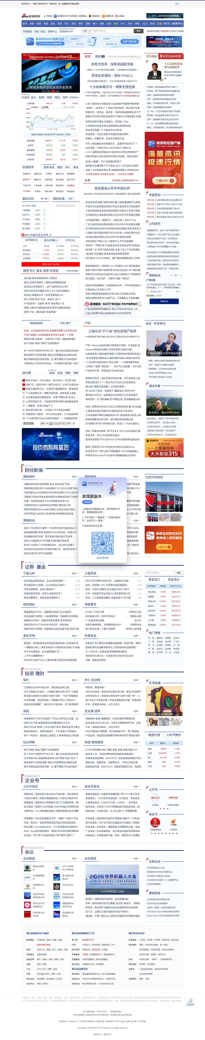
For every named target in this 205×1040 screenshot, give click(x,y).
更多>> (75, 477)
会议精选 (29, 858)
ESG (123, 23)
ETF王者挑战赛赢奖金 (129, 96)
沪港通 (67, 134)
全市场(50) (31, 240)
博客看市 (90, 604)
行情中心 (173, 31)
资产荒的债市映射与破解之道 (167, 91)
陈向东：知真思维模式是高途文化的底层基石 (53, 822)
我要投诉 (164, 301)
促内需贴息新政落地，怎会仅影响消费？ (44, 581)
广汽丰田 (150, 280)
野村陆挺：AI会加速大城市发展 (162, 369)
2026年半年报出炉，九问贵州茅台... (162, 435)
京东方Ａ (26, 215)
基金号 (153, 814)
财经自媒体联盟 (172, 56)
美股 (46, 23)
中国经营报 (155, 949)
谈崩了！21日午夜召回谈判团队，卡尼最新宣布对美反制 (112, 70)
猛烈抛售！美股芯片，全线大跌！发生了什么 (113, 220)
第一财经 (164, 945)
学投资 (166, 23)
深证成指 (31, 141)
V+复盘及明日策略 (95, 620)
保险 (102, 23)
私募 (56, 959)
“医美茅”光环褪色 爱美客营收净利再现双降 (107, 254)
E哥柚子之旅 (135, 612)
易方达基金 (91, 822)
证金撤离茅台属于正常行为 (166, 115)
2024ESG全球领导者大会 (93, 979)
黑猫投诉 (96, 16)
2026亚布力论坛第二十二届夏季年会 (162, 880)
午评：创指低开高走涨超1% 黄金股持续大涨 (108, 593)
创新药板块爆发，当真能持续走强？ (104, 624)
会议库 (59, 979)
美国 (49, 97)
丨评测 (69, 335)
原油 (43, 31)
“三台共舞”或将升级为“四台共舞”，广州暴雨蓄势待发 (112, 362)
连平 (149, 99)
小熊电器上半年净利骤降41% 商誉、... (163, 247)
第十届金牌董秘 (108, 974)
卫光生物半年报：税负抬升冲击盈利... (163, 260)
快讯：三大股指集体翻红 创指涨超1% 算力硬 (108, 598)
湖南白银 (152, 601)
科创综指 (31, 155)
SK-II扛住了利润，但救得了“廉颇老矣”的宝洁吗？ (111, 391)
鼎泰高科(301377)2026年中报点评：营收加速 (46, 624)
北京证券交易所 (146, 974)
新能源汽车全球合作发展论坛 (159, 872)
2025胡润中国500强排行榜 (158, 899)
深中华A (26, 254)
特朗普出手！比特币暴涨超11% (47, 295)
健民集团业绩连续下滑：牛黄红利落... (163, 268)
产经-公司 (41, 969)
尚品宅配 (28, 827)
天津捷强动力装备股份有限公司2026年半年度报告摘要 (113, 215)
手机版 (49, 16)
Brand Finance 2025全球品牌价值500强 (163, 916)
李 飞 (151, 645)
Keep (26, 831)
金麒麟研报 (176, 23)
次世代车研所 (154, 477)
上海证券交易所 (146, 969)
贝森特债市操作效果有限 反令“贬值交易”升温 (47, 484)
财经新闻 (34, 469)
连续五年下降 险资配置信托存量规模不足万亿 (47, 723)
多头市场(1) (50, 240)
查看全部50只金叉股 (50, 264)
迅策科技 (28, 794)
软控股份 (27, 250)
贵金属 (27, 278)
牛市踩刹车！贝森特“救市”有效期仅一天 (44, 303)
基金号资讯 (92, 786)
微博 (39, 984)
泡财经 (153, 954)
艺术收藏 (155, 683)
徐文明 (168, 641)
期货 (60, 23)
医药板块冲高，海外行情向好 (100, 616)
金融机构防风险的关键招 (163, 95)
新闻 (52, 373)
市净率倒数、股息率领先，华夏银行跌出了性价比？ (50, 700)
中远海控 (26, 224)
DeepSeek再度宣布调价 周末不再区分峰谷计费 (109, 349)
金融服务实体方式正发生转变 (165, 119)
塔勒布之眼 (135, 616)
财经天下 (162, 954)
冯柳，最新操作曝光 (96, 660)
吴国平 (176, 638)
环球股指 (27, 31)
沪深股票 (41, 940)
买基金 (122, 16)
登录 (70, 199)
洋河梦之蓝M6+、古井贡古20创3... (162, 422)
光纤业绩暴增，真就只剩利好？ (40, 589)
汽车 (88, 143)
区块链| (28, 295)
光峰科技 (28, 811)
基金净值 (49, 191)
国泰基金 (90, 811)
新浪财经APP (63, 16)
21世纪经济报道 (151, 945)
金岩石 (160, 649)
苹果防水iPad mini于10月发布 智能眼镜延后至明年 (111, 455)
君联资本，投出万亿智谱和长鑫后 (103, 435)
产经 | (89, 345)
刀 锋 (151, 641)
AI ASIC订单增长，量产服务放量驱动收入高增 (116, 258)
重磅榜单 (155, 893)
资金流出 (174, 579)
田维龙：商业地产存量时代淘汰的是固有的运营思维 (112, 907)
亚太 (33, 97)
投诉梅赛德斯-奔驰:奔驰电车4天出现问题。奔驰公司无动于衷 (55, 532)
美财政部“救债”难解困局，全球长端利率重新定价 (110, 718)
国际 (45, 964)
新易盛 (151, 597)
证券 (88, 180)
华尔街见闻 (144, 954)
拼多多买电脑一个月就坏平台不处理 (104, 130)
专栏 (130, 23)
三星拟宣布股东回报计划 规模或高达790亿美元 (109, 411)
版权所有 (107, 1034)
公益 (88, 313)
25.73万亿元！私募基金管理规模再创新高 (106, 651)
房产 (68, 323)
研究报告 (29, 604)
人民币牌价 (173, 735)
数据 (152, 23)
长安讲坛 (159, 323)
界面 (141, 945)
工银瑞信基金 (92, 802)
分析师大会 (110, 979)
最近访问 (28, 198)
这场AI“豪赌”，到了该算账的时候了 (104, 161)
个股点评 (29, 573)
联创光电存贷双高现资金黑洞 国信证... (163, 256)
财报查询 (60, 185)
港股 (39, 23)
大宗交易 (49, 185)
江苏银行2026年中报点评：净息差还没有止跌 (46, 687)
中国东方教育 (31, 798)
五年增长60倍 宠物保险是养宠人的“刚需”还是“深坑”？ (51, 758)
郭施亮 (168, 638)
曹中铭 (150, 115)
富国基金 (90, 798)
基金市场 (29, 635)
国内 (39, 964)
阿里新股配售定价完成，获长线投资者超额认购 (109, 419)
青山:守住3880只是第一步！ (126, 309)
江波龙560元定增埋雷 (164, 510)
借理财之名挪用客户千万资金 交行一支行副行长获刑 (112, 166)
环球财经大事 (88, 964)
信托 (109, 23)
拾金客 (176, 649)
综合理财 (29, 742)
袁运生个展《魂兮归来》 (164, 714)
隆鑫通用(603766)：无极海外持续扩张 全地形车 (48, 612)
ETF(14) (70, 240)
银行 (95, 23)
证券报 (49, 174)
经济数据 (100, 964)
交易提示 (27, 174)
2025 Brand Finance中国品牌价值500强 (163, 912)
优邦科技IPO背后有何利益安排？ (50, 87)
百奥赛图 (28, 818)
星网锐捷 (152, 625)
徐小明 (160, 652)
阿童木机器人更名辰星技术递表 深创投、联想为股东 (112, 156)
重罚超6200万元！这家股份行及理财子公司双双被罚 (112, 395)
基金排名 (71, 191)
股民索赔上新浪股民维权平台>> (126, 180)
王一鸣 (150, 111)
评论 (59, 974)
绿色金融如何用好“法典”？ (166, 87)
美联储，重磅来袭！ (96, 687)
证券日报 (175, 940)
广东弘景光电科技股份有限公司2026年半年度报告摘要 (113, 224)
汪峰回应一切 (55, 4)
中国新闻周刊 (166, 959)
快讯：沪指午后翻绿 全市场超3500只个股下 (107, 589)
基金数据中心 (109, 954)
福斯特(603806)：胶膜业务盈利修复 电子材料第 (48, 620)
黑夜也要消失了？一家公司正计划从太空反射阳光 (110, 382)
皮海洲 (160, 641)
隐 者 (151, 652)
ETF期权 (26, 191)
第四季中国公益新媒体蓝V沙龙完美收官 (111, 313)
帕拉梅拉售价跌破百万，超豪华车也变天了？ (115, 143)
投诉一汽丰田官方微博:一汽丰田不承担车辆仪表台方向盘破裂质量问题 (59, 528)
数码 (88, 447)
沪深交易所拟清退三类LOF (168, 208)
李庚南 (150, 87)
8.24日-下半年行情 (95, 612)
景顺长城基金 (92, 794)
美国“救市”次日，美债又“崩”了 (45, 299)
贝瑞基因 (27, 258)
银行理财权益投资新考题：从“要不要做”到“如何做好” (51, 359)
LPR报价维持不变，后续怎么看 (166, 103)
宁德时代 (152, 615)
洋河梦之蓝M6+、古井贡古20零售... (162, 426)
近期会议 (155, 861)
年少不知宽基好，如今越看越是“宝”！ (43, 651)
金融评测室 (42, 954)
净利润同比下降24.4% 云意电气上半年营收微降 (109, 241)
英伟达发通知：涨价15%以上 (112, 75)
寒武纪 (151, 606)
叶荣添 (168, 645)
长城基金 (90, 835)
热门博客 (155, 632)
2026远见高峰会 (154, 884)
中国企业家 (144, 959)
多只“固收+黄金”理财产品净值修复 (41, 343)
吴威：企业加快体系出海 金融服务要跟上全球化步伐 (112, 170)
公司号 (153, 789)
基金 (53, 23)
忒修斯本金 (135, 624)
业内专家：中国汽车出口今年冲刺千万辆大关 (108, 148)
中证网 (149, 940)
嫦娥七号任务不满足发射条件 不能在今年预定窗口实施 (113, 116)
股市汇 (46, 984)
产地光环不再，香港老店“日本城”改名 (105, 370)
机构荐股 (49, 179)
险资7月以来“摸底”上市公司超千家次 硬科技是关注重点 (52, 727)
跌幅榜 (40, 134)
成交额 (46, 134)
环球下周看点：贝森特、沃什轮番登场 (102, 96)
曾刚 (149, 95)
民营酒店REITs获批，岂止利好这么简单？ (45, 585)
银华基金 (90, 807)
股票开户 (27, 179)
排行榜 (26, 373)
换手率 (53, 134)
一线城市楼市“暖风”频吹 (95, 337)
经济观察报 (144, 949)
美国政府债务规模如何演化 (164, 99)
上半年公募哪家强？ (34, 656)
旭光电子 (152, 611)
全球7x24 (41, 949)
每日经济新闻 (168, 949)
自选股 (181, 31)
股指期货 (97, 742)
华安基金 (90, 827)
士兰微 (151, 620)
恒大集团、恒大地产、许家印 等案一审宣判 (107, 278)
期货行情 (154, 735)
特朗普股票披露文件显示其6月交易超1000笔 (113, 294)
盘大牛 (138, 620)
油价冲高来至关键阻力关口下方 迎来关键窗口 (47, 291)
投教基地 (83, 16)
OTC (113, 945)
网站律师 (109, 1021)
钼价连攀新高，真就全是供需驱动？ (42, 598)
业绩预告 (71, 185)
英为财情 (151, 964)
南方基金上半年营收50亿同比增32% (99, 194)
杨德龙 (160, 638)
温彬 (149, 103)
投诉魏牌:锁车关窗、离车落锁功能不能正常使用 (48, 536)
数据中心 (38, 179)
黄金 (73, 23)
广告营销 (82, 1021)
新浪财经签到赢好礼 (101, 309)
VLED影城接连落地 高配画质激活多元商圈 (56, 811)
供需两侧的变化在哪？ (162, 107)
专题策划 (155, 195)
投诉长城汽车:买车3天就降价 (38, 553)
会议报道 (90, 858)
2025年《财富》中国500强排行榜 (161, 907)
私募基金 (90, 635)
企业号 (31, 779)
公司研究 (155, 223)
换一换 (45, 198)
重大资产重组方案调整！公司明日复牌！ (106, 386)
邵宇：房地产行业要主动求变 (161, 365)
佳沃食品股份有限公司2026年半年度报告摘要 (108, 237)
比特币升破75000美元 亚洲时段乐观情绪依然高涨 (48, 513)
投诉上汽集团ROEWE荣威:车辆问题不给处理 (46, 541)
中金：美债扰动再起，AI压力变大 (103, 704)
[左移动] (146, 517)
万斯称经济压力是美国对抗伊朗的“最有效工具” (47, 505)
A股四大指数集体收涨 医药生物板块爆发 (50, 308)
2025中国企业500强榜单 (157, 903)
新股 (32, 23)
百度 (147, 979)
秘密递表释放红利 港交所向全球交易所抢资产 (115, 152)
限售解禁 (71, 174)
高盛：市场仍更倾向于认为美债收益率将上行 (46, 501)
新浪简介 (63, 1021)
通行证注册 (132, 1021)
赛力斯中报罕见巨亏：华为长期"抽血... (164, 242)
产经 (88, 323)
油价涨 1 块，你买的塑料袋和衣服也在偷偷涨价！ (111, 754)
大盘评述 (90, 573)
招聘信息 (100, 1021)
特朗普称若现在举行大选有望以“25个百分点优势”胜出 (51, 488)
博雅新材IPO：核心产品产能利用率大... (164, 230)
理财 (88, 23)
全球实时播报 (72, 271)
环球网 (142, 964)
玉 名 (168, 652)
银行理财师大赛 (89, 984)
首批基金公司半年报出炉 (112, 188)
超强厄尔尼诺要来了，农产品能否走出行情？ (46, 286)
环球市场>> (75, 97)
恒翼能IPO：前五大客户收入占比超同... (164, 234)
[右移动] (182, 517)
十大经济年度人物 (105, 984)
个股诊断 (38, 185)
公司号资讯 (30, 786)
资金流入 (154, 579)
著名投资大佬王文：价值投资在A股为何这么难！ (110, 656)
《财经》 (154, 959)
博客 (137, 23)
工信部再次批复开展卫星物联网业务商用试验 (108, 126)
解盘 (149, 127)
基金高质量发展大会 (91, 974)
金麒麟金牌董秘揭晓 (70, 4)
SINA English (120, 1021)
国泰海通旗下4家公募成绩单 (128, 194)
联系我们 (91, 1021)
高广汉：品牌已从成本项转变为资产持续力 (107, 912)
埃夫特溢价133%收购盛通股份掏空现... (163, 252)
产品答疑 (142, 1021)
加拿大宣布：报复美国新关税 (112, 64)
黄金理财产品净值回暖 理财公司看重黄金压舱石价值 (50, 355)
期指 (26, 308)
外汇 (66, 23)
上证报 (142, 940)
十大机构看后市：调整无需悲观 (112, 87)
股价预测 (60, 179)
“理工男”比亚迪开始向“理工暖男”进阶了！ (54, 835)
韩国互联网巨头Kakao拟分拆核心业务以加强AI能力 (49, 509)
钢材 (150, 762)
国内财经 (90, 476)
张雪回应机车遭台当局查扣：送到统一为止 (107, 121)
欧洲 (41, 97)
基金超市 (60, 191)
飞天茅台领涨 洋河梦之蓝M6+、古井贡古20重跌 (110, 174)
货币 (65, 97)
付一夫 (150, 123)
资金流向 (60, 134)
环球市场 (96, 945)
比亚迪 (27, 835)
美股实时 (106, 945)
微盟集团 (28, 802)
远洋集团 (28, 807)
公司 (88, 220)
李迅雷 (150, 91)
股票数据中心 (96, 954)
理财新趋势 (36, 323)
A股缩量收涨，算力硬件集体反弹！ (168, 127)
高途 (26, 822)
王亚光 (176, 652)
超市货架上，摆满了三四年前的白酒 (162, 418)
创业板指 (31, 150)
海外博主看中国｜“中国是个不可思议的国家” (48, 410)
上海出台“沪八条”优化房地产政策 (112, 331)
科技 (88, 407)
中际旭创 (152, 592)
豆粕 (150, 766)
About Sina (72, 1021)
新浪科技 (74, 16)
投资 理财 (34, 672)
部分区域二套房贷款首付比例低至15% (123, 337)
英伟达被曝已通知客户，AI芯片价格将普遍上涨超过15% (112, 81)
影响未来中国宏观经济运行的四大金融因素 (173, 75)
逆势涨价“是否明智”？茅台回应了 (161, 431)
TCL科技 (26, 219)
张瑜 (149, 107)
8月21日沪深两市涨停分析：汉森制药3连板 (107, 581)
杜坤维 (160, 645)
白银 (150, 753)
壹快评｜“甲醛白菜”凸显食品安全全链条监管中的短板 (113, 245)
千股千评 (27, 185)
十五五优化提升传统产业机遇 (167, 111)
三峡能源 (26, 210)
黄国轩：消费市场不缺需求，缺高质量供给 (107, 899)
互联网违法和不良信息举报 (97, 1015)
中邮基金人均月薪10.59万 (98, 289)
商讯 (55, 969)
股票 (25, 23)
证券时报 (165, 940)
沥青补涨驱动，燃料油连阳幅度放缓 (48, 282)
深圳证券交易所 (161, 969)
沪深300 (30, 159)
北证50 (31, 145)
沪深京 (25, 97)
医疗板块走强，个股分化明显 (100, 629)
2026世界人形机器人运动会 (160, 377)
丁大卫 (176, 641)
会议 (145, 23)
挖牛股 (89, 258)
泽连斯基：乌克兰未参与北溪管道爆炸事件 (107, 134)
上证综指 (31, 103)
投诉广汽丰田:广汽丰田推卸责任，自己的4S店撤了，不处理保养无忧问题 (60, 545)
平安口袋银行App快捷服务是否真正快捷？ (45, 335)
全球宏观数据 (88, 959)
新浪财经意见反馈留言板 (121, 1015)
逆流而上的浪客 (133, 629)
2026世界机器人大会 (163, 373)
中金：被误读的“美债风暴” (43, 312)
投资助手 (28, 167)
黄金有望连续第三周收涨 (44, 278)
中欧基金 (90, 818)
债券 (80, 23)
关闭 (122, 483)
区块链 (54, 270)
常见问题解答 (79, 1015)
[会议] (151, 373)
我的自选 (59, 198)
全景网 (157, 940)
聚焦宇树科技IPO (40, 4)
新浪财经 (31, 15)
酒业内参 (155, 386)
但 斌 (151, 638)
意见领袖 (151, 56)
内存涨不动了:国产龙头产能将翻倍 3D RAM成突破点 (112, 451)
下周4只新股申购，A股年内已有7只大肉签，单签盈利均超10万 (113, 92)
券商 (51, 959)
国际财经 (29, 476)
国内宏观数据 (102, 959)
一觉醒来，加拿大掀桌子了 (39, 406)
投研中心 (52, 31)
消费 (49, 969)
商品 (57, 97)
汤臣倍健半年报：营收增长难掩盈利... (163, 264)
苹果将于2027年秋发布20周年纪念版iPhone (113, 447)
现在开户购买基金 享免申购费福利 (120, 304)
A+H (88, 152)
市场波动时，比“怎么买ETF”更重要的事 (117, 811)
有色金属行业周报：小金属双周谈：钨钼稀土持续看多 (51, 616)
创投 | (89, 431)
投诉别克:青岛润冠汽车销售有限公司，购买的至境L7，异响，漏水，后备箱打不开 (65, 549)
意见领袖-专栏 (43, 974)
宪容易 (168, 649)
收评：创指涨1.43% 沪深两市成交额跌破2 (106, 585)
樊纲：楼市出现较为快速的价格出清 (164, 361)
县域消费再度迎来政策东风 (166, 123)
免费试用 (109, 16)
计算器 (105, 949)
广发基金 (90, 831)
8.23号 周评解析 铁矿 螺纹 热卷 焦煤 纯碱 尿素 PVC (112, 750)
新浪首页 (25, 4)
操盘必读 (38, 174)
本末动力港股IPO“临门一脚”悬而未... (163, 238)
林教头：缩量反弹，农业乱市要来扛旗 (105, 138)
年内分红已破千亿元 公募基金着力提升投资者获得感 (50, 660)
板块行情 (71, 179)
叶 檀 (176, 645)
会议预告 (41, 979)
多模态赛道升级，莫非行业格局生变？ (43, 593)
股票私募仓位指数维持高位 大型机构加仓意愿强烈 (111, 647)
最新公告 (60, 174)
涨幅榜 (34, 134)
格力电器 (26, 228)
